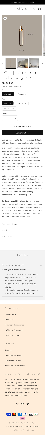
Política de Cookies (12, 335)
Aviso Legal (9, 320)
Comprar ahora (22, 133)
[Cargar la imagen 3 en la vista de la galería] (34, 63)
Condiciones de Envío (13, 360)
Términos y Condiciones (14, 325)
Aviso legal (30, 430)
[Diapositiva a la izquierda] (2, 63)
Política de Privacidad (13, 330)
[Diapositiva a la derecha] (42, 63)
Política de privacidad (15, 426)
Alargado (8, 94)
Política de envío (18, 430)
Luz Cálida (21, 103)
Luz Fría (7, 103)
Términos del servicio (32, 426)
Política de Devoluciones (23, 293)
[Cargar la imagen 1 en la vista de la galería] (11, 63)
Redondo (22, 94)
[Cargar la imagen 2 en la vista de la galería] (22, 63)
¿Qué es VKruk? (11, 314)
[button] (4, 8)
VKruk (17, 423)
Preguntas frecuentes (13, 355)
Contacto (8, 350)
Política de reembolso (28, 423)
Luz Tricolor (9, 108)
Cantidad (5, 114)
